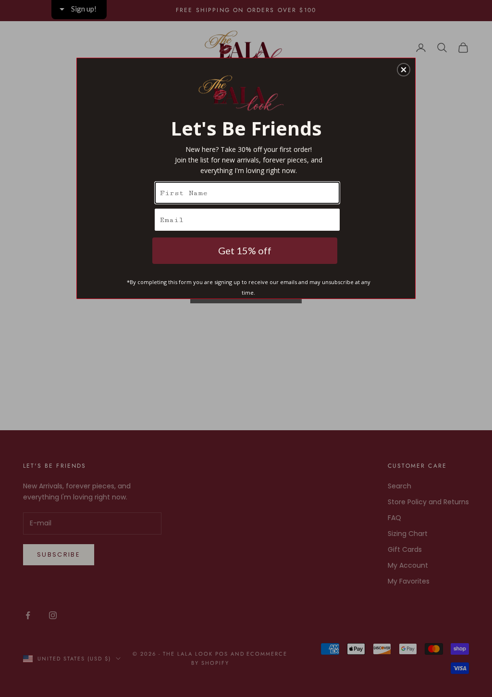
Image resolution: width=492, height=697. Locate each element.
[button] (403, 69)
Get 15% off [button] (244, 250)
